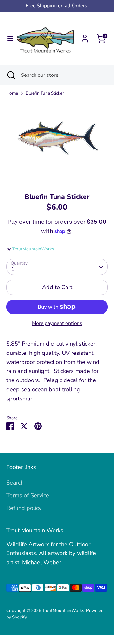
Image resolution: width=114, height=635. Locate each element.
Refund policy (23, 508)
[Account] (85, 36)
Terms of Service (27, 495)
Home (12, 93)
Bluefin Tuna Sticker (45, 93)
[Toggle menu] (8, 38)
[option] (57, 142)
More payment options (57, 323)
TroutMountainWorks (33, 249)
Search (15, 482)
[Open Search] (10, 75)
